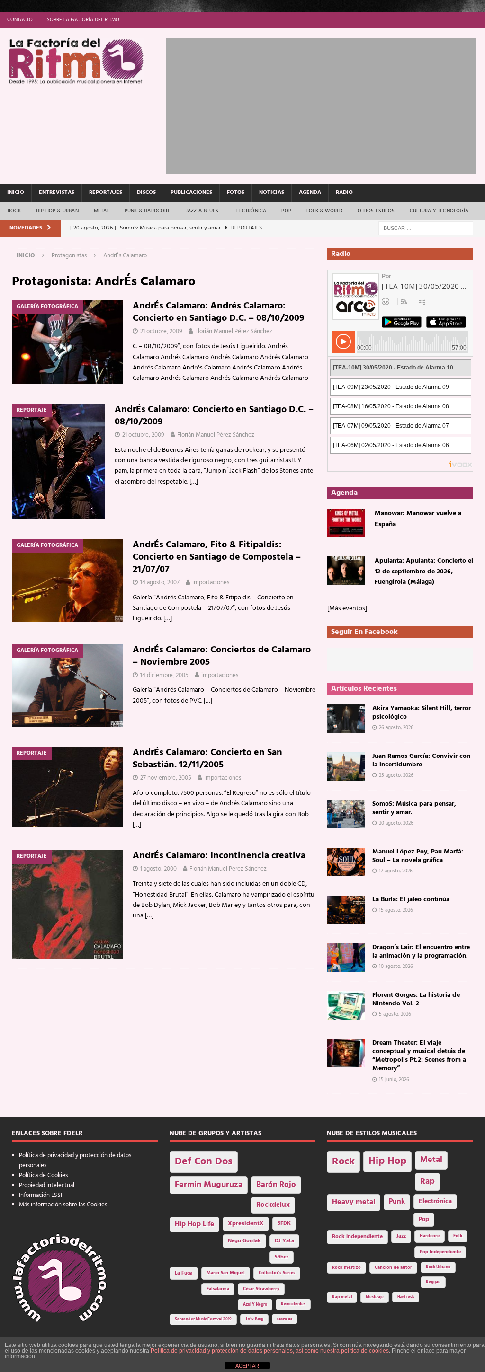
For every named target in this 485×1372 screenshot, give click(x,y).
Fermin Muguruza (208, 1185)
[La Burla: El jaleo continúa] (346, 910)
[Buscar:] (425, 228)
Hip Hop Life (194, 1224)
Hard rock (405, 1297)
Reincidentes (293, 1304)
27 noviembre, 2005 (165, 778)
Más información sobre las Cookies (63, 1205)
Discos (146, 192)
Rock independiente (357, 1236)
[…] (193, 481)
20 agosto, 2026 (396, 823)
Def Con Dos (204, 1161)
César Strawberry (261, 1289)
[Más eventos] (347, 608)
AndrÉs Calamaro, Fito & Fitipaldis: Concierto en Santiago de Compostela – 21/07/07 (217, 557)
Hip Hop (387, 1161)
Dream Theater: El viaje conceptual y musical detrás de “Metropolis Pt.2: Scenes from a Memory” (419, 1056)
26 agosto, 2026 (396, 727)
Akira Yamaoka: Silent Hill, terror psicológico (421, 712)
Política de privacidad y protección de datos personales (75, 1160)
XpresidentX (246, 1224)
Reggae (433, 1281)
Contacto (20, 20)
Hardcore (430, 1236)
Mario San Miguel (226, 1273)
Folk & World (324, 211)
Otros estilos (376, 211)
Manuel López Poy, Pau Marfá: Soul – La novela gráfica (417, 856)
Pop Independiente (440, 1252)
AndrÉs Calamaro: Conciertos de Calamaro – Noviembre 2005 (222, 656)
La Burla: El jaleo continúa (410, 899)
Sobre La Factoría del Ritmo (83, 20)
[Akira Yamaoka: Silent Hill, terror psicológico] (346, 718)
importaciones (210, 583)
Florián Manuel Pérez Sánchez (233, 331)
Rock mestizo (346, 1267)
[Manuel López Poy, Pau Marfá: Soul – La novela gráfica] (346, 862)
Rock (14, 211)
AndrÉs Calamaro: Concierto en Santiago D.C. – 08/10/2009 (214, 416)
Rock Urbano (438, 1267)
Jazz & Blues (202, 211)
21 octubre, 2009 (161, 331)
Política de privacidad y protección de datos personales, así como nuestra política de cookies (270, 1350)
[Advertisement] (325, 104)
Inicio (15, 192)
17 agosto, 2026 (396, 871)
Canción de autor (393, 1267)
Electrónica (250, 211)
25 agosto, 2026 (396, 775)
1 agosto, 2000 (158, 869)
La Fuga (184, 1273)
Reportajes (105, 192)
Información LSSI (40, 1195)
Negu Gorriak (244, 1241)
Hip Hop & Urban (57, 211)
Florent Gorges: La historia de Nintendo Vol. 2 (416, 999)
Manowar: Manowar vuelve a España (418, 518)
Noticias (271, 192)
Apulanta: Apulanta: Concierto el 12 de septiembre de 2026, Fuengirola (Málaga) (424, 571)
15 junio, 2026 (394, 1079)
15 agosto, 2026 (396, 910)
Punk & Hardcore (148, 211)
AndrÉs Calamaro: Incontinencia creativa (219, 855)
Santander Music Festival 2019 (203, 1319)
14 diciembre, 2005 (164, 675)
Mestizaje (375, 1297)
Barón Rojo (276, 1185)
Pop (286, 211)
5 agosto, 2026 (395, 1014)
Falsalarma (218, 1289)
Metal (101, 211)
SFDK (284, 1223)
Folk (457, 1236)
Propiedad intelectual (46, 1185)
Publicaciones (191, 192)
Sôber (281, 1257)
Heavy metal (353, 1202)
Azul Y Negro (255, 1304)
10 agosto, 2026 (396, 966)
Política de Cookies (43, 1175)
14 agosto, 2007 (160, 583)
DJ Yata (284, 1241)
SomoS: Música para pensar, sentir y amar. (414, 808)
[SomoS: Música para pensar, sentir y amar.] (346, 814)
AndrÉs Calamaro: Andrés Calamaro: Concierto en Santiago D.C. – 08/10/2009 (219, 312)
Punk (397, 1201)
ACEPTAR (247, 1366)
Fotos (235, 192)
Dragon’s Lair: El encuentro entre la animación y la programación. (421, 951)
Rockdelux (273, 1205)
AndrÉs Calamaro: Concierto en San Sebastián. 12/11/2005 (207, 759)
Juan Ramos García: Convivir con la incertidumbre (421, 760)
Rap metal (342, 1297)
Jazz (401, 1236)
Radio (344, 192)
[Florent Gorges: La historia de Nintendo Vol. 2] (346, 1005)
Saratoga (284, 1319)
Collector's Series (277, 1273)
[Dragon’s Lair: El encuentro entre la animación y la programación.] (346, 957)
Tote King (254, 1319)
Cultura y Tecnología (439, 211)
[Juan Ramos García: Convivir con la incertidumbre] (346, 766)
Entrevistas (56, 192)
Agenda (310, 192)
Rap (427, 1181)
